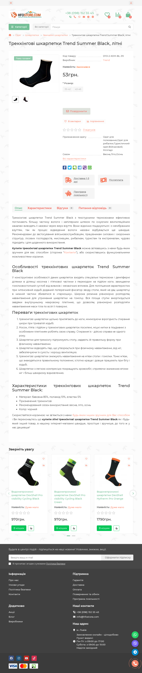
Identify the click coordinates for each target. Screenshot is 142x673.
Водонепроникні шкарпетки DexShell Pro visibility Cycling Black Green (69, 497)
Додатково (16, 606)
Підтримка (80, 574)
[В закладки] (43, 458)
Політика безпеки (20, 589)
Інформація (17, 574)
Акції (12, 612)
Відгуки (64, 208)
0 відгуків (89, 129)
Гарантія (78, 580)
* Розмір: (68, 83)
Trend (106, 60)
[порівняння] (43, 465)
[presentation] (9, 493)
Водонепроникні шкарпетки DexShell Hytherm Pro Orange (110, 495)
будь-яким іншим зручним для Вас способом (101, 415)
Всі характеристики (74, 158)
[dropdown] (11, 3)
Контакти (70, 252)
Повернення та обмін (86, 594)
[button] (68, 535)
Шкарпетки (32, 35)
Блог (12, 616)
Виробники (16, 621)
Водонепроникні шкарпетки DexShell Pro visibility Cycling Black (27, 495)
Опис (18, 208)
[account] (131, 3)
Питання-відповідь (94, 208)
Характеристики (40, 208)
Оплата (77, 589)
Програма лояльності (86, 598)
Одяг (18, 35)
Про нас (14, 580)
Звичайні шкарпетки (55, 35)
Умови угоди (16, 584)
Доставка (78, 584)
